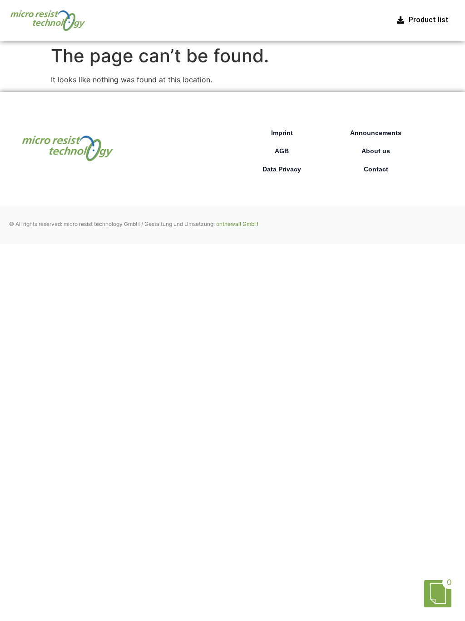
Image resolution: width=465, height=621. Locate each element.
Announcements (375, 132)
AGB (282, 151)
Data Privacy (281, 169)
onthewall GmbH (237, 223)
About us (375, 151)
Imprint (282, 132)
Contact (376, 169)
